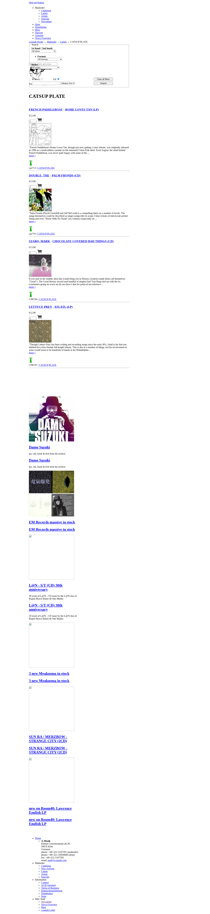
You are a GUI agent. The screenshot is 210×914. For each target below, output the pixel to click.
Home (38, 838)
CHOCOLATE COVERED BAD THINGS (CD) (83, 241)
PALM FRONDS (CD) (66, 175)
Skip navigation (36, 2)
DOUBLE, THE (39, 175)
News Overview (43, 38)
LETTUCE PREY (40, 306)
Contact (45, 882)
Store (37, 24)
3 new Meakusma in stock (49, 673)
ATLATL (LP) (63, 306)
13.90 (32, 181)
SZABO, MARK (39, 241)
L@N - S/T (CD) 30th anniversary (45, 587)
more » (32, 155)
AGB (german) (48, 885)
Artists (44, 16)
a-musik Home (36, 42)
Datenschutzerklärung (51, 890)
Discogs (39, 32)
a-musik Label (48, 910)
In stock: (36, 79)
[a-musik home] (73, 61)
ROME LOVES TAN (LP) (82, 109)
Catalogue (46, 10)
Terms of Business (50, 888)
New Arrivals (47, 868)
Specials (45, 19)
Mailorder (51, 42)
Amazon (39, 35)
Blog (37, 30)
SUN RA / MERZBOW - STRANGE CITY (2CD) (48, 739)
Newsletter (46, 21)
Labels (44, 13)
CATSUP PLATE (46, 168)
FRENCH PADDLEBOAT (46, 109)
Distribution (41, 27)
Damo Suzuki (39, 447)
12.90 (32, 115)
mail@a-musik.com (57, 860)
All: (55, 79)
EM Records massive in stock (52, 522)
